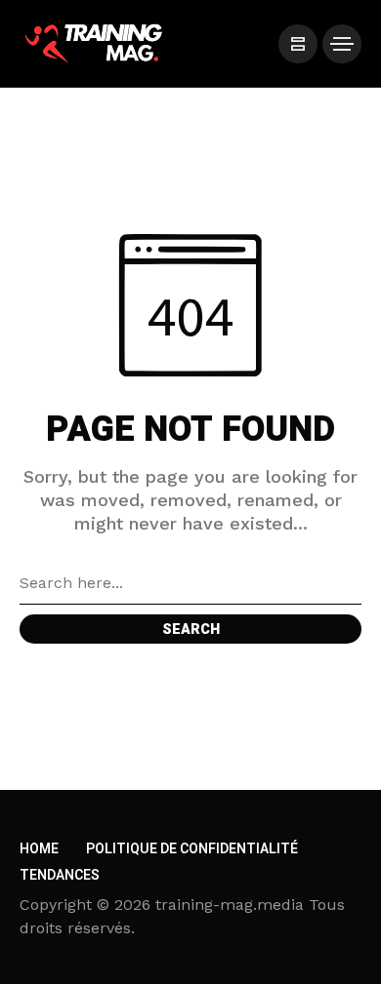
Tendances (60, 875)
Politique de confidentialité (192, 849)
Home (39, 849)
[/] (298, 43)
